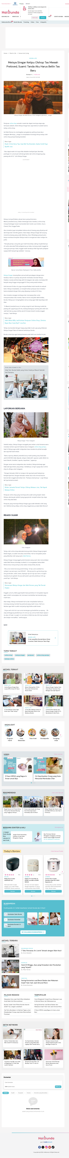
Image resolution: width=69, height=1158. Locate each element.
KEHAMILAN (5, 16)
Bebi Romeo (27, 556)
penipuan (31, 655)
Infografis (43, 22)
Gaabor (27, 876)
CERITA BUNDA (58, 16)
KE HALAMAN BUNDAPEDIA (32, 932)
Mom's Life (13, 53)
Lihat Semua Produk (57, 851)
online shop (13, 123)
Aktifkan (43, 17)
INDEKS (67, 16)
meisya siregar (20, 655)
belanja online (9, 659)
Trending (26, 22)
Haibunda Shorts (7, 22)
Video (32, 22)
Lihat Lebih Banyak (57, 792)
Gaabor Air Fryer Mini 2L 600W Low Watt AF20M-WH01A (32, 880)
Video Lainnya (58, 754)
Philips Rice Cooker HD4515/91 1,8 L (9, 879)
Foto (37, 22)
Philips (6, 876)
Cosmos (47, 876)
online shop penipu (40, 447)
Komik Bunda (18, 22)
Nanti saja (34, 17)
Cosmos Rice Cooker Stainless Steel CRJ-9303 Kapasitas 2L (52, 880)
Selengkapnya (59, 827)
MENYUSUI (15, 16)
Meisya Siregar (8, 275)
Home (5, 53)
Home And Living (24, 53)
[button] (60, 734)
